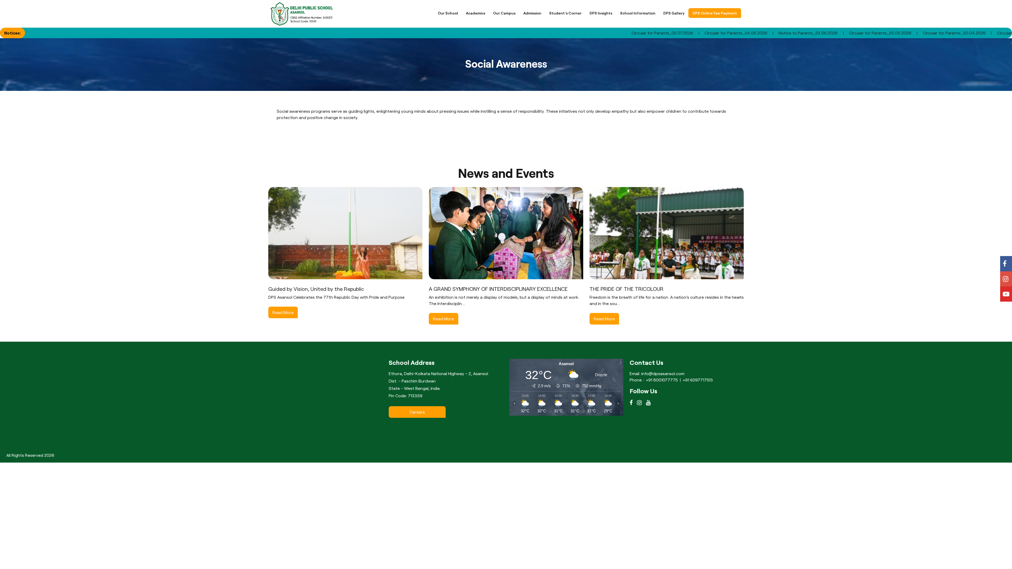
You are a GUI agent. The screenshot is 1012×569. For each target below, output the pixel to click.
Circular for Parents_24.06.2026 (691, 32)
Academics (475, 13)
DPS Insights (601, 13)
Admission (532, 13)
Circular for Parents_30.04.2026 (909, 32)
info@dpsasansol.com (662, 373)
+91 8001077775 (662, 379)
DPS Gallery (673, 13)
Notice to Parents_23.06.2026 (763, 32)
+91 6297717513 (698, 379)
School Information (637, 13)
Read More (283, 312)
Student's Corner (565, 13)
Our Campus (504, 13)
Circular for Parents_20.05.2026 (835, 32)
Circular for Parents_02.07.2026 (617, 32)
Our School (448, 13)
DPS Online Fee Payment (715, 13)
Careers (417, 411)
